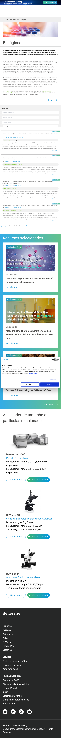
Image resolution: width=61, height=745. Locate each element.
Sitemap (7, 725)
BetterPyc (7, 650)
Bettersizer (8, 634)
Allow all (49, 384)
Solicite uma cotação (38, 479)
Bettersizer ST (10, 703)
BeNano (7, 630)
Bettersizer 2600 (11, 680)
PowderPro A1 (10, 688)
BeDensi (7, 638)
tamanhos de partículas (9, 93)
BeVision (7, 642)
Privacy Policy (20, 725)
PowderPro (8, 646)
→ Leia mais (54, 150)
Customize (29, 384)
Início (5, 19)
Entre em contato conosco (16, 699)
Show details (52, 379)
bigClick (5, 243)
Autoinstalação (10, 669)
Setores (13, 19)
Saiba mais (16, 479)
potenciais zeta (47, 91)
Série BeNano (7, 91)
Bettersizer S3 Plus (12, 696)
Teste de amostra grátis (15, 661)
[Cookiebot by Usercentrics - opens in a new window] (52, 359)
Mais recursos (51, 404)
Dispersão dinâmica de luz (16, 684)
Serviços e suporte (12, 665)
